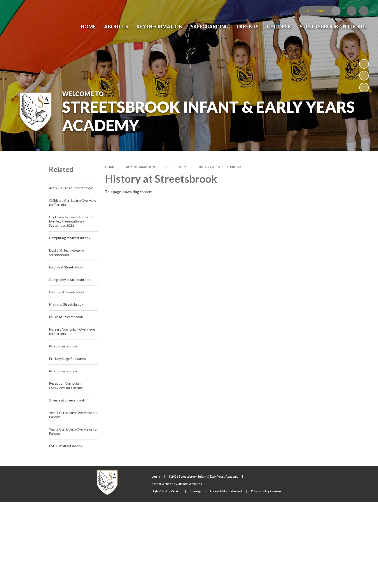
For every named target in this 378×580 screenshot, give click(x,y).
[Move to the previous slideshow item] (364, 76)
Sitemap (195, 491)
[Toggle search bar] (364, 11)
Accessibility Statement (226, 491)
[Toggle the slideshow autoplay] (364, 64)
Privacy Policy (260, 491)
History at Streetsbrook (220, 167)
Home (110, 167)
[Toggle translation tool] (351, 11)
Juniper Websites (190, 483)
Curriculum (176, 167)
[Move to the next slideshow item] (364, 87)
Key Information (140, 167)
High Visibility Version (166, 491)
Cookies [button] (275, 491)
